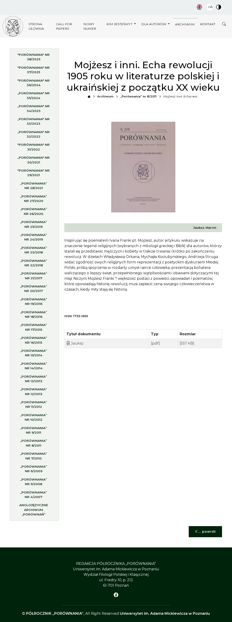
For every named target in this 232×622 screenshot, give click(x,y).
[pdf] (155, 343)
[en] (199, 7)
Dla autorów (154, 24)
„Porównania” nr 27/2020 (33, 198)
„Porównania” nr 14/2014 (33, 366)
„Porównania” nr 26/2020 (33, 211)
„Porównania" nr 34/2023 (33, 108)
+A (210, 7)
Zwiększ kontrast (218, 7)
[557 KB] (187, 343)
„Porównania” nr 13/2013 (33, 379)
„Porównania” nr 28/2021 (33, 186)
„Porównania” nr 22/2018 (33, 263)
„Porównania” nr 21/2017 (33, 276)
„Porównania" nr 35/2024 (33, 95)
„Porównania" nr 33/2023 (33, 121)
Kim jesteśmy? (119, 24)
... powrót (207, 532)
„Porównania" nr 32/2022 (33, 134)
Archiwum (185, 24)
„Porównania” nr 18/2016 (33, 314)
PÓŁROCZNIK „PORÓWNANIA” (55, 613)
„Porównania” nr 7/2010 (33, 456)
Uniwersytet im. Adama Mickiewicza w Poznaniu (165, 613)
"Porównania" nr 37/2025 (33, 70)
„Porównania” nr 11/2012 (33, 404)
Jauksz (76, 343)
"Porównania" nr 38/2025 (33, 57)
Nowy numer (89, 26)
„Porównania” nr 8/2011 (33, 443)
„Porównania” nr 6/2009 (33, 469)
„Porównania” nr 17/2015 (33, 327)
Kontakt (207, 24)
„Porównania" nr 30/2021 (33, 160)
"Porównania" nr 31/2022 (33, 147)
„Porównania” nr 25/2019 (33, 224)
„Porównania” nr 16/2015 (33, 340)
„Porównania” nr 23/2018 (33, 250)
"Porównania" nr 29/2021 (33, 173)
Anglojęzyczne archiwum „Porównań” (33, 509)
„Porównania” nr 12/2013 (33, 391)
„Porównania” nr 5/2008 (33, 482)
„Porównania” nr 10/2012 (33, 417)
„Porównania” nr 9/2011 (33, 430)
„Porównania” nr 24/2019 (33, 237)
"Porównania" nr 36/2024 (33, 83)
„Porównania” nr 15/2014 (33, 353)
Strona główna (36, 26)
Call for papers (64, 26)
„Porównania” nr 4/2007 (33, 495)
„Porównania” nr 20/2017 (33, 288)
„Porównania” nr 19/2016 (33, 301)
